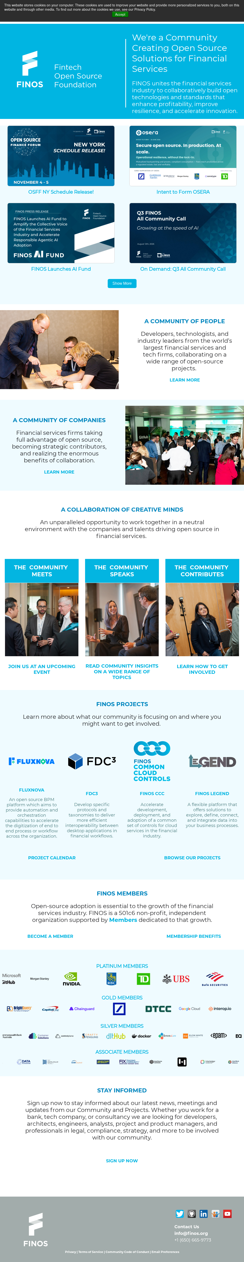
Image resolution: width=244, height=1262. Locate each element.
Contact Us (186, 1226)
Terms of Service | (92, 1252)
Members (123, 919)
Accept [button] (120, 14)
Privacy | (71, 1252)
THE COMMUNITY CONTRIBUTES (202, 571)
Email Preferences (165, 1252)
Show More (122, 283)
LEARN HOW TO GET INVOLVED (202, 669)
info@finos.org (191, 1233)
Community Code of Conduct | (129, 1252)
